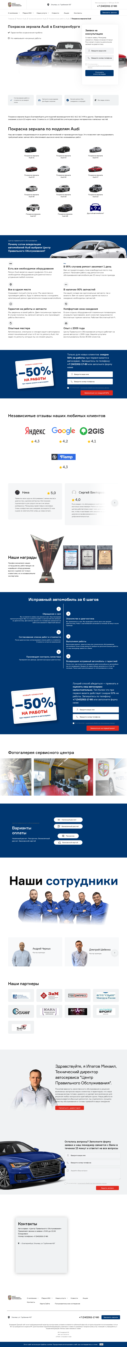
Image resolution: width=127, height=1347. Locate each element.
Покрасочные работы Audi (58, 18)
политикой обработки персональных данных (99, 66)
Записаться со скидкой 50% (96, 393)
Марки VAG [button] (27, 13)
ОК (101, 1344)
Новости (55, 13)
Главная (11, 18)
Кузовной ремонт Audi (37, 18)
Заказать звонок (109, 12)
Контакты (78, 13)
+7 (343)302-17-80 (107, 6)
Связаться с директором (69, 1108)
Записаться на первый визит (102, 728)
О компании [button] (13, 13)
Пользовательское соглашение (67, 1304)
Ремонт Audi (21, 18)
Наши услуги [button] (42, 13)
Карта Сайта (45, 1304)
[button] (115, 503)
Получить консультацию (99, 73)
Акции (66, 13)
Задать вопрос (107, 1188)
